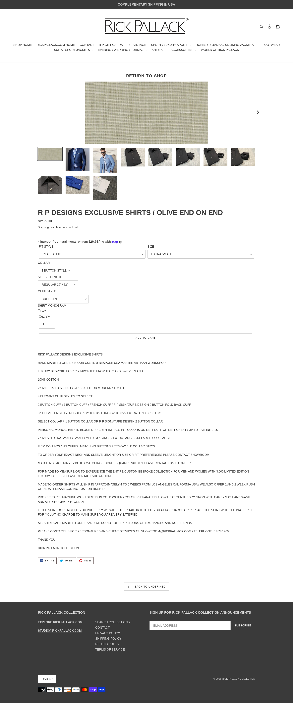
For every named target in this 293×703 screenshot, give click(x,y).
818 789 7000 (221, 531)
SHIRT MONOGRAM (52, 305)
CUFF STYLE (47, 291)
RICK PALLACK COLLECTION (238, 678)
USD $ (46, 679)
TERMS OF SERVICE (110, 649)
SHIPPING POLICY (108, 638)
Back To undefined (149, 586)
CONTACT (102, 627)
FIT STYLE (46, 246)
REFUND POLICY (107, 644)
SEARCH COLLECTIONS (112, 622)
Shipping (43, 227)
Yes (43, 311)
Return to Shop (146, 76)
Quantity (44, 316)
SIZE (150, 246)
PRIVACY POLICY (107, 633)
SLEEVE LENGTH (50, 277)
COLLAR (44, 262)
